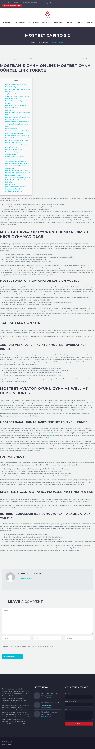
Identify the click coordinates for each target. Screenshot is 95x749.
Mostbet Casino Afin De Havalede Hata (17, 138)
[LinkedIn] (14, 559)
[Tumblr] (11, 559)
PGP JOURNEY (7, 22)
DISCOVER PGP (33, 22)
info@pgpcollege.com (49, 3)
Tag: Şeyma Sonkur (11, 94)
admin (6, 59)
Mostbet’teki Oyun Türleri (13, 149)
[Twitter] (65, 3)
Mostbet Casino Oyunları (13, 142)
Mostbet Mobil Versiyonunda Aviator (16, 140)
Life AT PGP (46, 22)
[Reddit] (16, 559)
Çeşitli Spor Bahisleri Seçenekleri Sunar (17, 177)
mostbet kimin (51, 433)
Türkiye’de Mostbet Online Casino (16, 161)
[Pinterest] (8, 559)
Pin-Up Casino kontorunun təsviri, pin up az (49, 694)
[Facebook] (63, 3)
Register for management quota (12, 5)
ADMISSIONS (58, 22)
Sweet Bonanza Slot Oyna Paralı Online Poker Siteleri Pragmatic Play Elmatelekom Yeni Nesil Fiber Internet (17, 133)
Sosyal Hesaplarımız (11, 129)
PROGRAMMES (20, 22)
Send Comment (12, 657)
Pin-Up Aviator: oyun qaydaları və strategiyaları (50, 704)
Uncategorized (14, 59)
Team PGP (80, 22)
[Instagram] (68, 3)
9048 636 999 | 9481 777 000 (30, 3)
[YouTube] (71, 3)
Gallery (70, 22)
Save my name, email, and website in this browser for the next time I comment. (28, 646)
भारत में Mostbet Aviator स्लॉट (14, 191)
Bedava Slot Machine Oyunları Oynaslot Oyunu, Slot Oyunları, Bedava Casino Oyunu (17, 124)
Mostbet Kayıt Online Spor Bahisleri (16, 170)
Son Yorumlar (9, 110)
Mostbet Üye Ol (10, 184)
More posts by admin (26, 578)
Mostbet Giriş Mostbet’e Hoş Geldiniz (17, 163)
